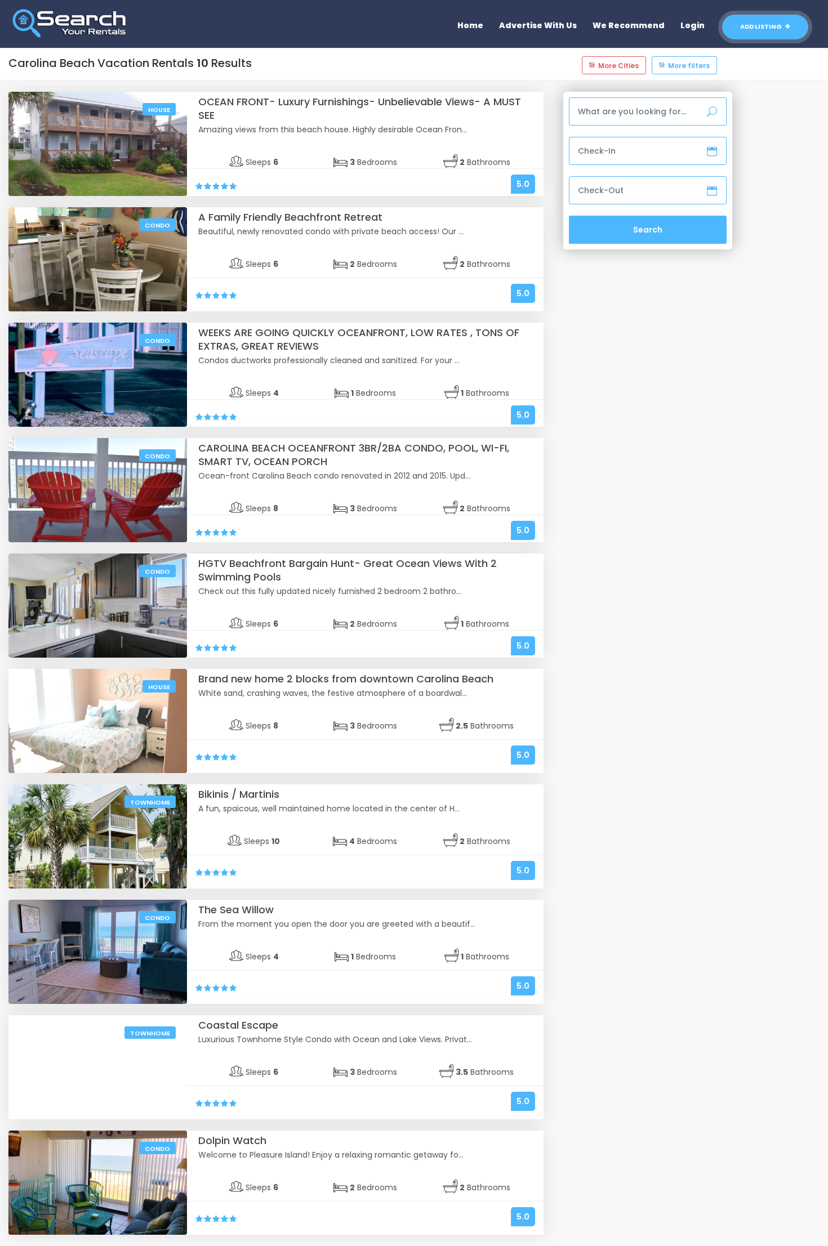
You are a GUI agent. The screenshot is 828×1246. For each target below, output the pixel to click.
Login (692, 25)
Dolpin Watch (232, 1140)
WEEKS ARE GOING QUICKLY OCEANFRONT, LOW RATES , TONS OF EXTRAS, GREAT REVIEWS (358, 339)
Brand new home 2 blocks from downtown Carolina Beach (345, 679)
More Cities (618, 65)
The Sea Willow (236, 910)
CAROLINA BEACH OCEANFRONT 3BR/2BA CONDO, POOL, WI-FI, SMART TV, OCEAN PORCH (353, 454)
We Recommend (629, 25)
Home (470, 25)
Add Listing (761, 26)
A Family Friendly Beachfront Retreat (290, 217)
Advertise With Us (538, 25)
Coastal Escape (238, 1025)
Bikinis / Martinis (238, 794)
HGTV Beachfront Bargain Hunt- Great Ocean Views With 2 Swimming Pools (347, 570)
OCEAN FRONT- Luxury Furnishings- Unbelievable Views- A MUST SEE (359, 108)
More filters (689, 65)
